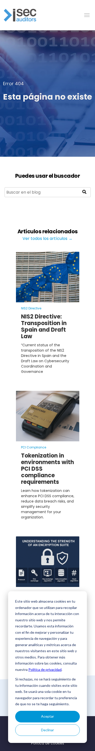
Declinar (47, 730)
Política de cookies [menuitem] (47, 743)
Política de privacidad (45, 669)
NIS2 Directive (31, 308)
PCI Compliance (33, 447)
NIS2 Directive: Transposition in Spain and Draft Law (44, 326)
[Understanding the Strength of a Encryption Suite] (47, 584)
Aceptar (47, 716)
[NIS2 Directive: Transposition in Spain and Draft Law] (47, 299)
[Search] (84, 192)
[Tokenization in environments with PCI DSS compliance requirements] (47, 438)
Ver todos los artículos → (47, 238)
